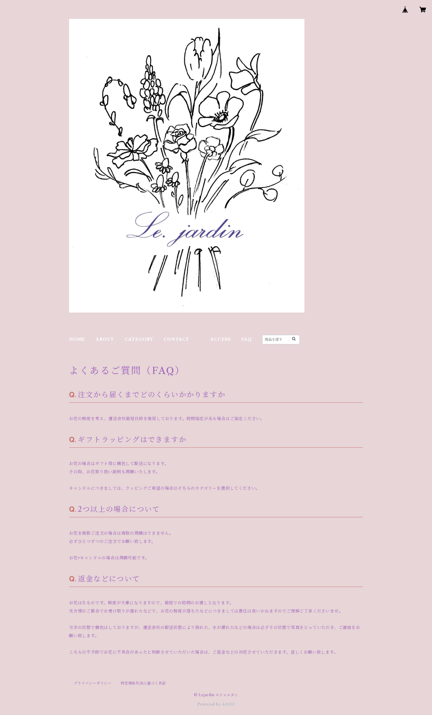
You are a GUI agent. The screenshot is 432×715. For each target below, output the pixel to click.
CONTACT (177, 339)
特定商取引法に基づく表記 (143, 683)
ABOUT (105, 339)
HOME (77, 339)
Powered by (209, 704)
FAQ (246, 339)
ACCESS (220, 339)
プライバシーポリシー (92, 683)
